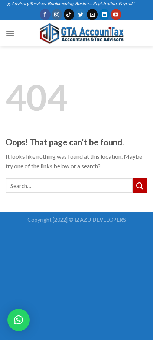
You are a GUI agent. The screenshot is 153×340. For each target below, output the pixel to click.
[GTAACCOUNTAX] (80, 33)
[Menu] (10, 33)
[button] (18, 320)
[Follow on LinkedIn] (104, 14)
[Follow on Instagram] (57, 14)
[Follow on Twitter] (80, 14)
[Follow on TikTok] (69, 14)
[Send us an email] (92, 14)
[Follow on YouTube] (116, 14)
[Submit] (140, 185)
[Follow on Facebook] (45, 14)
